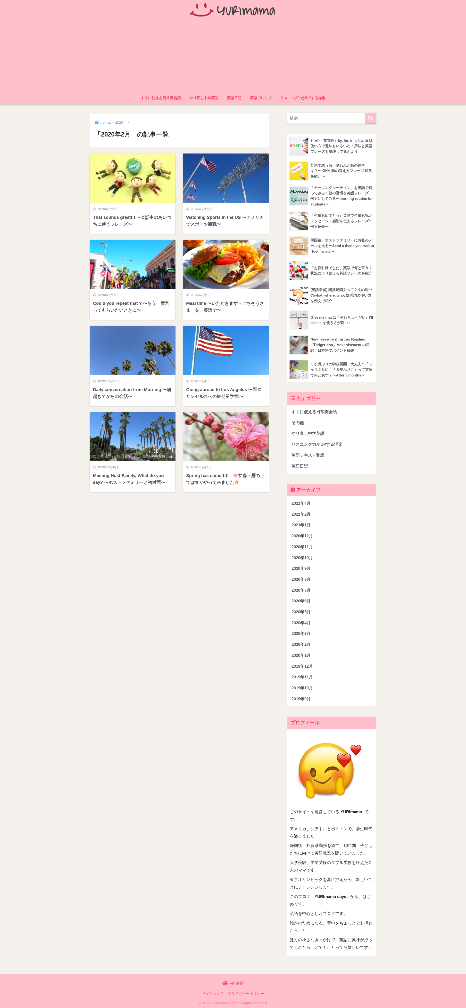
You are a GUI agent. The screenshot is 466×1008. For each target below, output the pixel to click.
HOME (236, 983)
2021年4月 (301, 503)
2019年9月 (301, 699)
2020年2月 (301, 644)
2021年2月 (301, 514)
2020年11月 (302, 547)
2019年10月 (302, 688)
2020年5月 (301, 612)
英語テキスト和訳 (308, 455)
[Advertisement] (233, 56)
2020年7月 (301, 590)
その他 (297, 422)
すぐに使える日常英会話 (161, 98)
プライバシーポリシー (246, 994)
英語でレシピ (261, 98)
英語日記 (234, 98)
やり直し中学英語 (203, 98)
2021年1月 (301, 525)
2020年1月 (301, 655)
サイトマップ (213, 994)
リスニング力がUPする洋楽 (302, 98)
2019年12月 (302, 666)
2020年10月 (302, 557)
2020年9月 (301, 568)
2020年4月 (301, 623)
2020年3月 (301, 633)
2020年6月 (301, 601)
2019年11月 (302, 677)
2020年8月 (301, 579)
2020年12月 (302, 536)
